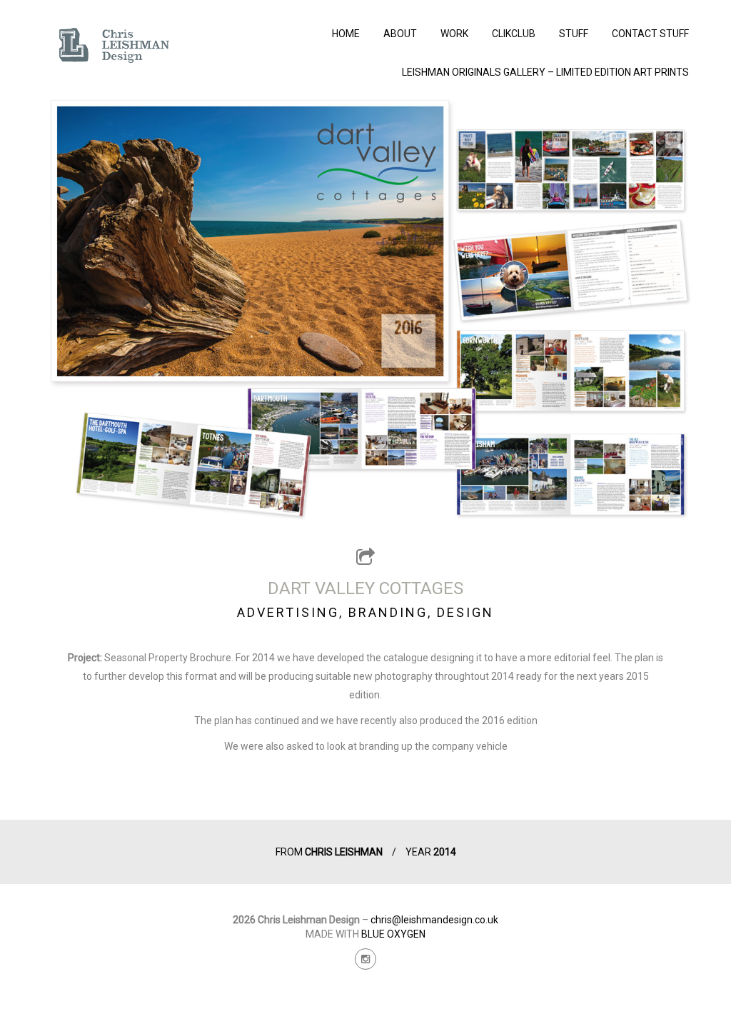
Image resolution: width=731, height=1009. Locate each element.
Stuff (573, 33)
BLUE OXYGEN (393, 934)
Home (346, 33)
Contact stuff (650, 33)
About (400, 33)
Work (454, 33)
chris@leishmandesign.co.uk (434, 919)
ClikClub (513, 33)
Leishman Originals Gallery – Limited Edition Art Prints (545, 72)
